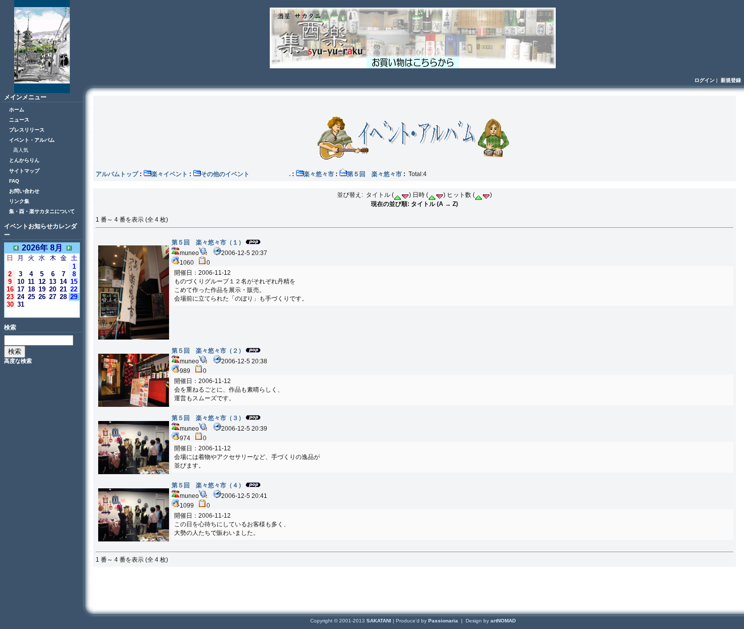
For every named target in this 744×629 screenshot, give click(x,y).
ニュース (19, 119)
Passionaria (444, 620)
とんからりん (24, 160)
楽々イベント (169, 174)
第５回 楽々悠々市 (374, 174)
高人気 (20, 150)
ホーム (16, 109)
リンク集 (19, 201)
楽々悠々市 (319, 174)
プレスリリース (27, 130)
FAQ (14, 181)
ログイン (704, 80)
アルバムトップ (117, 174)
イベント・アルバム (32, 140)
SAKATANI (379, 620)
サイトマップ (24, 171)
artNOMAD (503, 620)
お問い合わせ (24, 191)
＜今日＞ (42, 312)
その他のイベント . (246, 174)
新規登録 (731, 80)
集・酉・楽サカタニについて (42, 211)
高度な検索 (18, 361)
